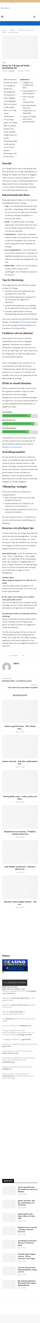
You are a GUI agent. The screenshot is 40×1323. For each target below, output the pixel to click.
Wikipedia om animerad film (12, 447)
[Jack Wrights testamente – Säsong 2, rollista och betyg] (20, 852)
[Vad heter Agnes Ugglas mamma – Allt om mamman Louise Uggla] (20, 887)
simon (12, 71)
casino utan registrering (19, 998)
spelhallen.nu (6, 1069)
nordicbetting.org (8, 1062)
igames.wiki (6, 1046)
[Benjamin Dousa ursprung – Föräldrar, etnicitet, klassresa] (20, 817)
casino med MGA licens (19, 1005)
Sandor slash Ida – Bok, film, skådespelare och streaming (26, 1203)
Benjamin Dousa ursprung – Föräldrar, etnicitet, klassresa (27, 1229)
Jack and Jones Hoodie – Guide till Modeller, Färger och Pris (27, 1270)
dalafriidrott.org (25, 1026)
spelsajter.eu (10, 1019)
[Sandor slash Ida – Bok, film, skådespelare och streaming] (20, 746)
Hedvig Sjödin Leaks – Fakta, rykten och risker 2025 (26, 1216)
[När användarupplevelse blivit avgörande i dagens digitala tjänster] (9, 1284)
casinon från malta (16, 1012)
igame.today (26, 1039)
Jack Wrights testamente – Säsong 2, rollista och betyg (28, 1243)
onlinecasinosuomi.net (10, 1053)
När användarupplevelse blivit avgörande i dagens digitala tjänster (27, 1283)
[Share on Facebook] (26, 656)
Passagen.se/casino (25, 1034)
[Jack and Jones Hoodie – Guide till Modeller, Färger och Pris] (9, 1271)
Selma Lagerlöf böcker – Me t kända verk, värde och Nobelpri (28, 1189)
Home (4, 30)
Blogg (12, 30)
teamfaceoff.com (8, 1076)
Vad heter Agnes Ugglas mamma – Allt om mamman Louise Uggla (27, 1256)
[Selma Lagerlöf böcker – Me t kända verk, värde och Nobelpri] (20, 711)
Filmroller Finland (8, 539)
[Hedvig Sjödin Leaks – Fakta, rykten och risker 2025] (20, 781)
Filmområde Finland (30, 322)
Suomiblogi (6, 187)
